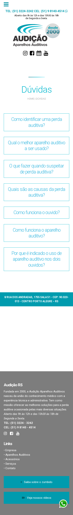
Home (30, 98)
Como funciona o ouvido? (36, 212)
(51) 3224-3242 (22, 11)
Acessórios (12, 459)
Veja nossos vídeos (38, 497)
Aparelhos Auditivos (17, 454)
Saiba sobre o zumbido (37, 482)
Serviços (10, 463)
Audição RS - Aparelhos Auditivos (36, 35)
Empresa (10, 450)
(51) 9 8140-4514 (52, 11)
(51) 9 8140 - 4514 (23, 427)
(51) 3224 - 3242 (21, 423)
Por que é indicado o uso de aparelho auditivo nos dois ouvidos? (36, 259)
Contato (10, 468)
